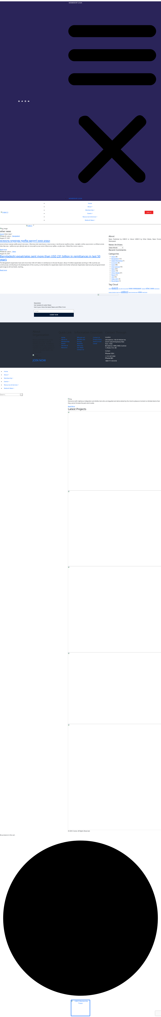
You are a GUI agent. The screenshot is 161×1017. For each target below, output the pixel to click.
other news (150, 288)
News (14, 251)
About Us (64, 339)
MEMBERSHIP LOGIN (75, 3)
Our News (80, 347)
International (115, 267)
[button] (112, 101)
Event (113, 265)
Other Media (115, 273)
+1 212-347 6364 (110, 356)
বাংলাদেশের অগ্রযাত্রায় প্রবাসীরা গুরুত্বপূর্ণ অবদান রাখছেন (25, 241)
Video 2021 (114, 279)
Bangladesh (16, 236)
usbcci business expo (133, 292)
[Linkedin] (25, 101)
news (131, 288)
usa (120, 292)
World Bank (115, 281)
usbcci (124, 291)
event (115, 288)
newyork (143, 288)
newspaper (137, 288)
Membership (65, 341)
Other (113, 271)
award (110, 288)
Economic (114, 263)
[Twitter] (22, 101)
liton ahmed (125, 288)
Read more (3, 249)
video (140, 292)
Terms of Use (97, 341)
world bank (144, 292)
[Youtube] (28, 101)
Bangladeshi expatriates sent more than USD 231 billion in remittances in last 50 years (50, 257)
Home (2, 234)
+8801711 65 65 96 (111, 361)
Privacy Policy (97, 339)
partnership (156, 288)
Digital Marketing (116, 261)
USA (112, 277)
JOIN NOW (39, 360)
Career (95, 343)
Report (113, 275)
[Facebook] (19, 101)
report (117, 292)
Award (113, 257)
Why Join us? (81, 337)
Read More (71, 406)
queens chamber (112, 292)
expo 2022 (120, 288)
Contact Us (80, 349)
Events (63, 343)
